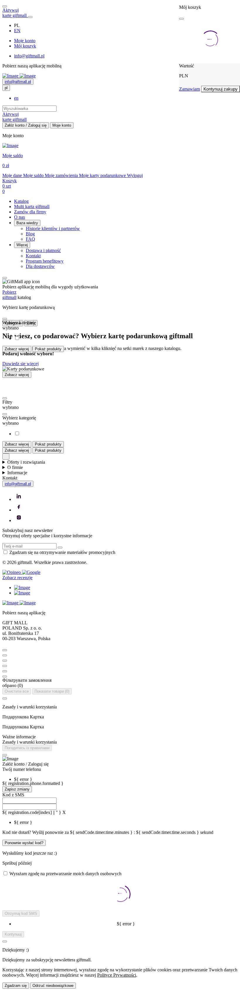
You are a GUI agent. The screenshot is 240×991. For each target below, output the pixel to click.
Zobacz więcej (17, 349)
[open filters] (4, 319)
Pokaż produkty (48, 349)
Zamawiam (189, 88)
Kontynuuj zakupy (220, 88)
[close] (181, 19)
